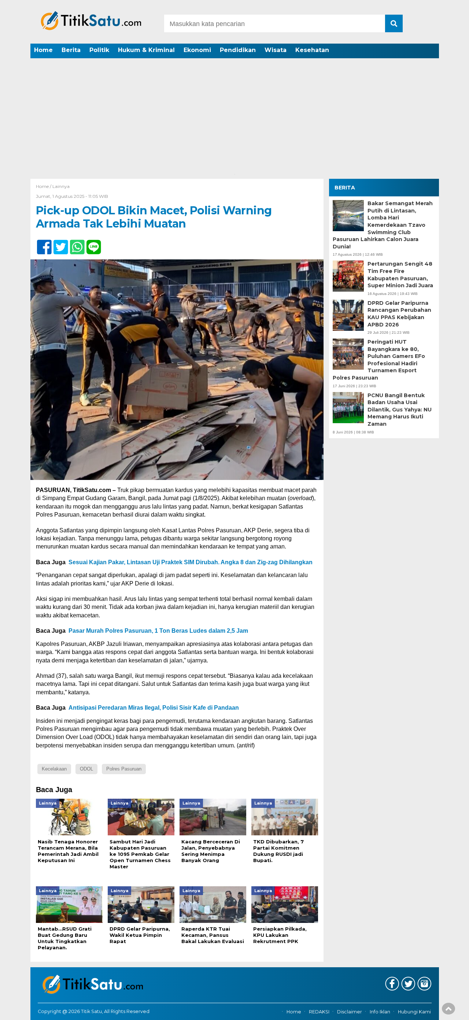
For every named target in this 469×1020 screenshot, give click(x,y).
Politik (99, 50)
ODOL (86, 769)
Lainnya (61, 186)
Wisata (276, 50)
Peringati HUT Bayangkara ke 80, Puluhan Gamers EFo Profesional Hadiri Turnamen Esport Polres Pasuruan (379, 360)
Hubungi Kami (414, 1012)
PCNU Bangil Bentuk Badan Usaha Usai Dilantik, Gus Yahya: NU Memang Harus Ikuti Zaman (400, 409)
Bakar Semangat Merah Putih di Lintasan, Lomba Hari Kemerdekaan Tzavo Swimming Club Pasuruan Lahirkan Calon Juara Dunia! (383, 225)
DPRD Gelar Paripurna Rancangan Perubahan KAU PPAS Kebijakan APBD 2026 (399, 314)
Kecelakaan (54, 769)
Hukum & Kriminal (146, 50)
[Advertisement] (234, 115)
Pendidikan (238, 50)
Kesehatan (312, 50)
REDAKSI (319, 1012)
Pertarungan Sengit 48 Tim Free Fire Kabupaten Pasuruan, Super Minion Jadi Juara (400, 274)
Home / (44, 186)
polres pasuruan (123, 769)
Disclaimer (349, 1012)
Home (43, 50)
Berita (71, 50)
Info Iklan (380, 1012)
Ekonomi (197, 50)
